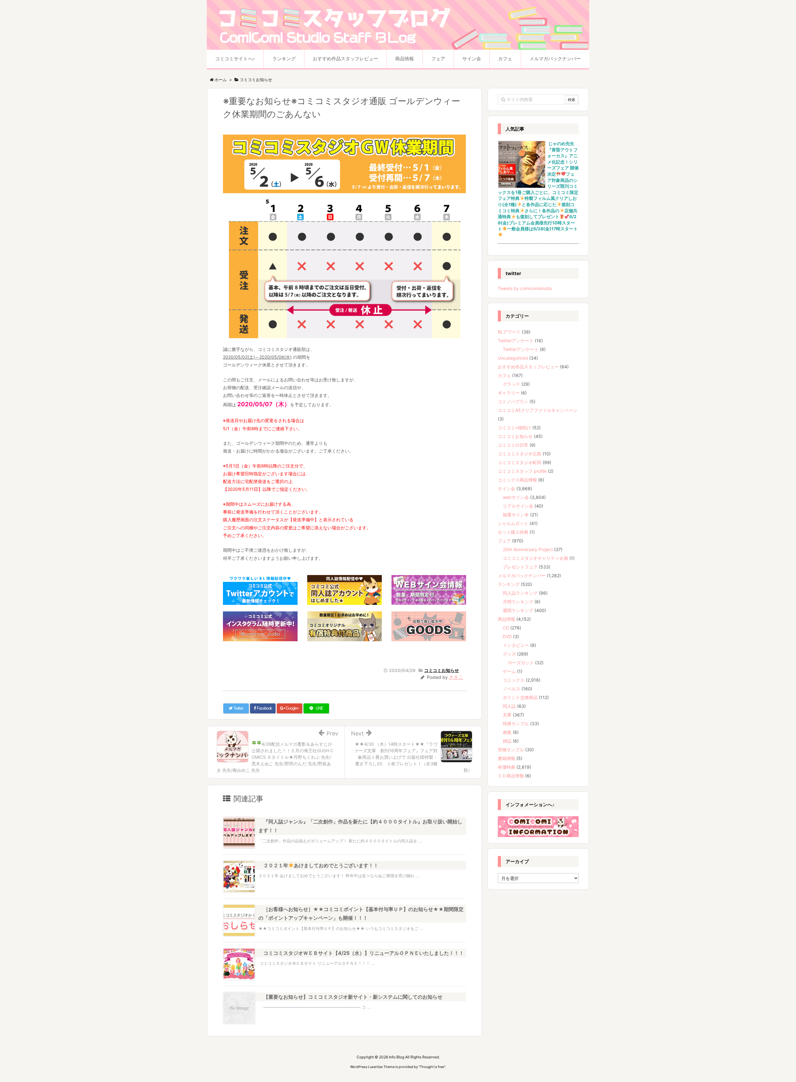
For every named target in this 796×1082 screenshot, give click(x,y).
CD (506, 627)
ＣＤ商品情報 (511, 775)
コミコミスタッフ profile (522, 471)
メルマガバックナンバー (522, 575)
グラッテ (511, 384)
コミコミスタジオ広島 (519, 453)
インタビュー (516, 645)
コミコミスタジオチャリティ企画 (535, 558)
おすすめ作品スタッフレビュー (528, 366)
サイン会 (506, 488)
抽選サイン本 (516, 514)
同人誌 (509, 706)
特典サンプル (516, 723)
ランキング (509, 584)
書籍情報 (506, 758)
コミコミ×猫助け (514, 427)
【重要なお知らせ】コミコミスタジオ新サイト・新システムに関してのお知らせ (352, 997)
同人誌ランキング (520, 593)
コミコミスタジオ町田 (519, 462)
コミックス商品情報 (517, 479)
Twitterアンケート (516, 340)
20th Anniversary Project (528, 549)
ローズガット (521, 662)
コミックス (514, 680)
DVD (507, 636)
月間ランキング (518, 601)
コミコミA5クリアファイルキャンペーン (537, 410)
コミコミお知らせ (441, 670)
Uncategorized (513, 358)
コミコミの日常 (513, 445)
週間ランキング (518, 610)
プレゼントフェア (520, 566)
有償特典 (506, 767)
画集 (507, 732)
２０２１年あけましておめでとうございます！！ (320, 865)
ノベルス (511, 688)
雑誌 (507, 741)
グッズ (509, 653)
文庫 (507, 714)
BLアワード (509, 331)
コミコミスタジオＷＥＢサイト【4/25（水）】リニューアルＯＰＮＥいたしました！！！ (363, 953)
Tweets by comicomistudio (525, 288)
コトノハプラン (513, 401)
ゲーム (509, 671)
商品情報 (506, 619)
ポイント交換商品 (520, 697)
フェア (504, 540)
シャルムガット (513, 523)
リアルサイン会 (518, 506)
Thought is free (432, 1067)
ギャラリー (509, 392)
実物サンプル (511, 749)
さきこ (456, 677)
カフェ (504, 375)
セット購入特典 (513, 532)
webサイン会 (516, 497)
